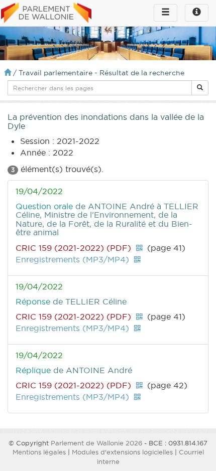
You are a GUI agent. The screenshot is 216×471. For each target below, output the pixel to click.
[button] (199, 87)
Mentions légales (39, 452)
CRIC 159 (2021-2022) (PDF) (73, 248)
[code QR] (139, 248)
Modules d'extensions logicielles (122, 452)
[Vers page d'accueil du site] (46, 13)
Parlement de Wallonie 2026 (96, 443)
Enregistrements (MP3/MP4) (72, 259)
